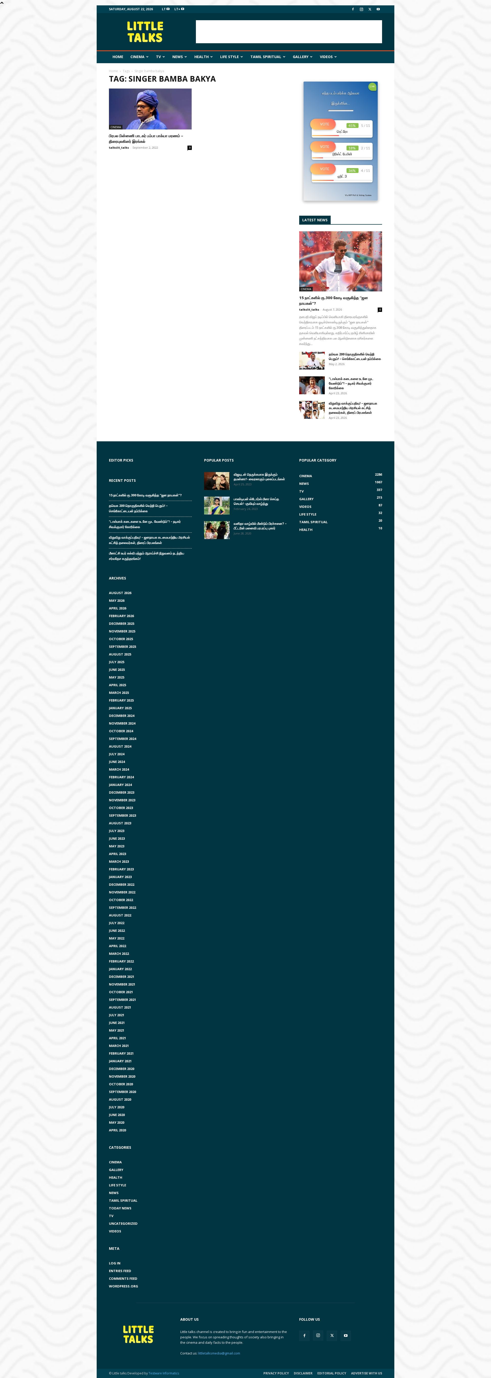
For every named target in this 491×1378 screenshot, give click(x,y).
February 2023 (121, 869)
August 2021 (120, 1007)
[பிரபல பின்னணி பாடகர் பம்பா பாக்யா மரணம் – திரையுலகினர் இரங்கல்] (150, 109)
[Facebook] (353, 9)
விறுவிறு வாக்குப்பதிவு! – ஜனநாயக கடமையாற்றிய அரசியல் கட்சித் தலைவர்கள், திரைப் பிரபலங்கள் (353, 408)
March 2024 (119, 769)
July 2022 (116, 923)
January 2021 (120, 1061)
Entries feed (120, 1270)
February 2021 (121, 1053)
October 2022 (121, 900)
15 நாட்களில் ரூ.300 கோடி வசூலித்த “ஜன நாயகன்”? (145, 495)
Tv (158, 56)
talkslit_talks (119, 147)
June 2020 (117, 1114)
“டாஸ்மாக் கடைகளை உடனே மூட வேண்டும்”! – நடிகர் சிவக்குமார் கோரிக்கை (351, 383)
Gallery (300, 56)
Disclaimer (303, 1373)
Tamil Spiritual (265, 56)
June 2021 (117, 1022)
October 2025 (121, 639)
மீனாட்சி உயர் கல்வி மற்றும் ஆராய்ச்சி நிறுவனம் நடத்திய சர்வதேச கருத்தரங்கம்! (146, 556)
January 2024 (120, 784)
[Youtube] (378, 9)
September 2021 (122, 999)
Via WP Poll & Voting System (358, 195)
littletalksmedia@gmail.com (219, 1353)
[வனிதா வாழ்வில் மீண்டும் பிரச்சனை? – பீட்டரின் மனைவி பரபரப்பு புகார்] (217, 530)
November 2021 (122, 984)
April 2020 (117, 1130)
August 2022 (120, 915)
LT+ (177, 9)
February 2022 (121, 961)
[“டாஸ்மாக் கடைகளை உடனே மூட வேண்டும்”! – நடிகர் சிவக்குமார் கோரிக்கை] (312, 385)
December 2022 (121, 884)
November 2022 (122, 892)
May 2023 (116, 846)
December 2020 (121, 1068)
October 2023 (121, 807)
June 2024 (117, 761)
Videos (326, 56)
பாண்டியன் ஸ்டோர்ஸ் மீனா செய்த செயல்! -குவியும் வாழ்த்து (256, 501)
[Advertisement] (289, 31)
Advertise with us (366, 1373)
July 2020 (116, 1107)
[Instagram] (361, 9)
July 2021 (116, 1015)
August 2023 (120, 823)
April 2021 (117, 1038)
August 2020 (120, 1099)
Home (118, 56)
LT (164, 9)
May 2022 (116, 938)
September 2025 (122, 646)
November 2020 (122, 1076)
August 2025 (120, 654)
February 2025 (121, 700)
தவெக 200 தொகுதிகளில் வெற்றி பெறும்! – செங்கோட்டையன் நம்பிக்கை (355, 356)
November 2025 (122, 631)
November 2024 (122, 723)
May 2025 (116, 677)
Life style (229, 56)
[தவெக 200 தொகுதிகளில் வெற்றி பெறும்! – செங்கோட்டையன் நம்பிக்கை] (312, 361)
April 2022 (117, 946)
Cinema (137, 56)
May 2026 (116, 600)
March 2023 (119, 861)
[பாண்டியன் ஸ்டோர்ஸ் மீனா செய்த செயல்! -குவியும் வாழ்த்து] (217, 506)
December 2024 (121, 715)
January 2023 (120, 876)
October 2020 (121, 1084)
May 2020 (116, 1122)
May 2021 (116, 1030)
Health (201, 56)
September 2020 (122, 1091)
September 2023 (122, 815)
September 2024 (122, 738)
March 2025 (119, 692)
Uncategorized (123, 1223)
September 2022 (122, 907)
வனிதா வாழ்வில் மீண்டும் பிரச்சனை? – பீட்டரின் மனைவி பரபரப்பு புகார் (260, 525)
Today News (120, 1208)
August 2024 (120, 746)
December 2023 (121, 792)
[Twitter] (370, 9)
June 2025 (117, 669)
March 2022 (119, 953)
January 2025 (120, 708)
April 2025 (117, 685)
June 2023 (117, 838)
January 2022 (120, 969)
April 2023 (117, 853)
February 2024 (121, 777)
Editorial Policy (331, 1373)
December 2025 (121, 623)
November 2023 (122, 800)
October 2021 (121, 992)
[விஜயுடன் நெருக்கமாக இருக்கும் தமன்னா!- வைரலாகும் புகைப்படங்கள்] (217, 481)
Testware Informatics (164, 1373)
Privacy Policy (276, 1373)
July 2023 (116, 830)
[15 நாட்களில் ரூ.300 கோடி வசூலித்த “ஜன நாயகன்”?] (340, 261)
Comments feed (123, 1278)
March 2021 (119, 1045)
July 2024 (116, 754)
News (177, 56)
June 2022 (117, 930)
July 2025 (116, 662)
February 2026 (121, 616)
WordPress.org (123, 1286)
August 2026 (120, 592)
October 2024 (121, 731)
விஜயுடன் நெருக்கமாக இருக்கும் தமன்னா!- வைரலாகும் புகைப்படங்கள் (259, 476)
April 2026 (117, 608)
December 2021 (121, 976)
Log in (114, 1263)
